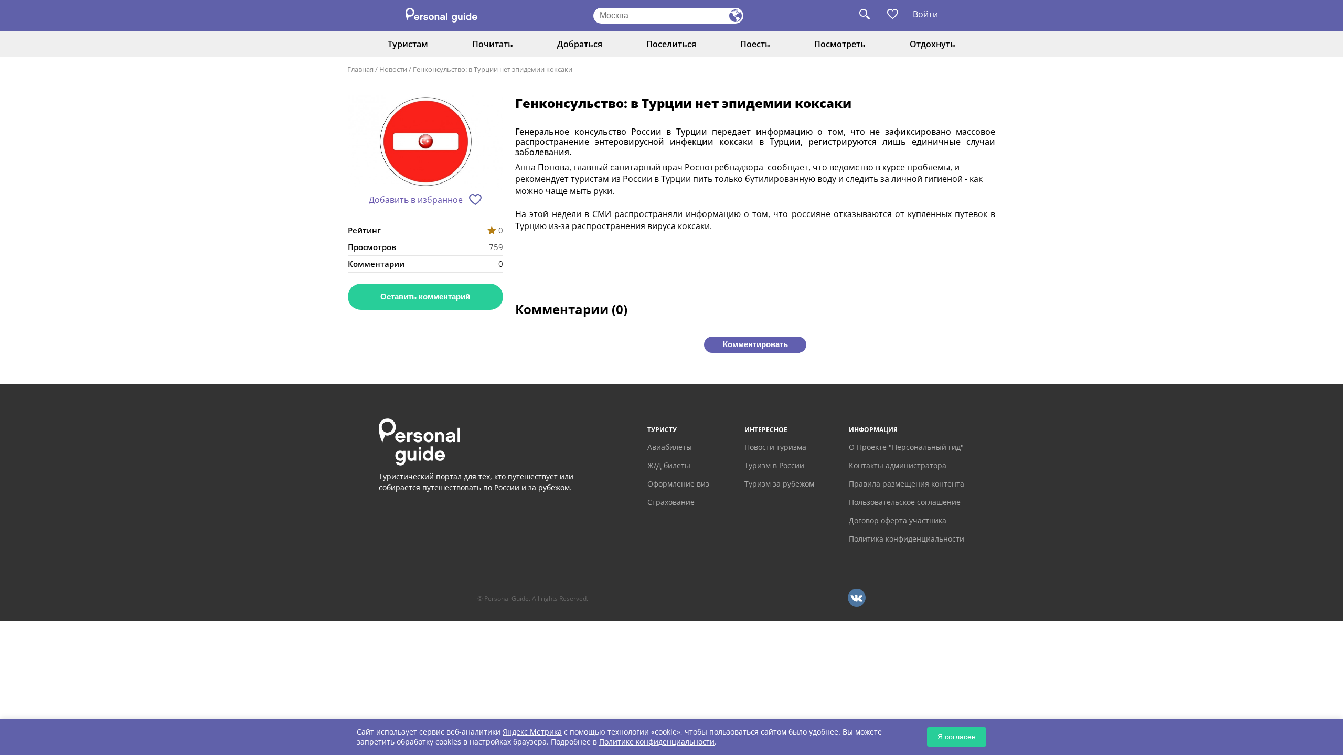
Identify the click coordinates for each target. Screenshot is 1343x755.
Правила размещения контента (906, 484)
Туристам (408, 44)
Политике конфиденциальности (657, 742)
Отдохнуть (932, 44)
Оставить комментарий (425, 296)
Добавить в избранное (416, 200)
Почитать (492, 44)
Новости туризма (775, 447)
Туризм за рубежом (779, 484)
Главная (360, 69)
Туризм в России (774, 465)
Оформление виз (678, 484)
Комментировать (755, 344)
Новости (393, 69)
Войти (925, 14)
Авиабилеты (669, 447)
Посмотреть (840, 44)
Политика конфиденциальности (906, 539)
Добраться (579, 44)
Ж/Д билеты (668, 465)
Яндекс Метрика (532, 732)
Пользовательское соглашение (905, 502)
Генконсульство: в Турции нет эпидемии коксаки (492, 69)
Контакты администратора (897, 465)
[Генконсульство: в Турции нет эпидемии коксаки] (425, 143)
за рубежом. (550, 487)
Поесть (755, 44)
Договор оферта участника (897, 520)
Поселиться (671, 44)
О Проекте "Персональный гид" (906, 447)
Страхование (671, 502)
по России (501, 487)
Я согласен (956, 736)
